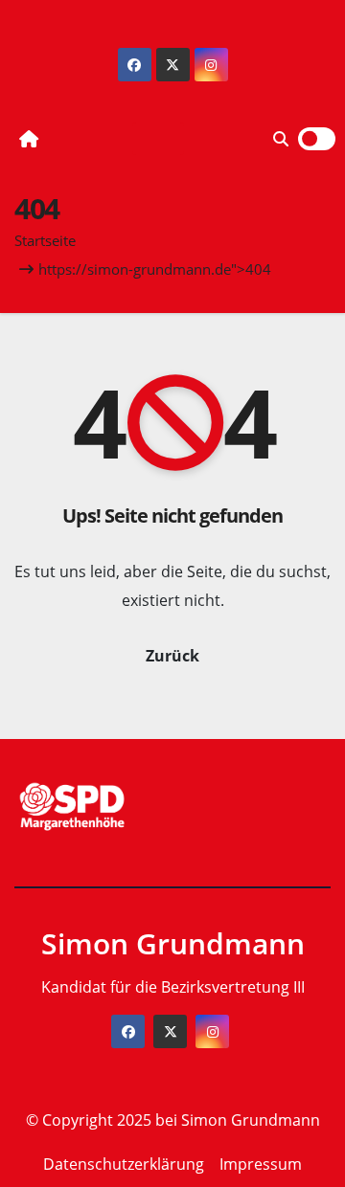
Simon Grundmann (173, 943)
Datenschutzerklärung (123, 1164)
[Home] (28, 138)
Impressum (260, 1164)
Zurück (172, 655)
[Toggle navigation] (158, 139)
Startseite (45, 240)
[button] (280, 138)
